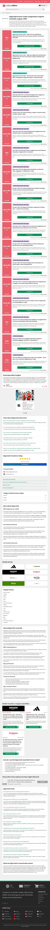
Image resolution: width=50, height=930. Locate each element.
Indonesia (6, 914)
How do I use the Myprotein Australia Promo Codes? (15, 482)
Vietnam (18, 918)
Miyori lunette (44, 48)
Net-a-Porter (6, 613)
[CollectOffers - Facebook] (3, 903)
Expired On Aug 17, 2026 (14, 784)
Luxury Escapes (6, 592)
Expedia (5, 604)
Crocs (4, 597)
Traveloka (5, 622)
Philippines (30, 914)
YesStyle (5, 594)
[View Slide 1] (23, 413)
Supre (4, 601)
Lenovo (4, 619)
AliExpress (5, 615)
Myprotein (8, 13)
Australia (43, 5)
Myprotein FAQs (6, 485)
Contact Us (40, 901)
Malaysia (18, 914)
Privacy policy (41, 897)
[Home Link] (9, 5)
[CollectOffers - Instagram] (5, 903)
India (40, 911)
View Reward (30, 348)
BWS (4, 617)
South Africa (7, 916)
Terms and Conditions (43, 894)
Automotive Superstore (8, 620)
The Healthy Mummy (7, 606)
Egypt (17, 911)
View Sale (42, 781)
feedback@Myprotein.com (11, 471)
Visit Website (25, 464)
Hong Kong (30, 911)
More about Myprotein (8, 487)
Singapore (41, 914)
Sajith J (8, 385)
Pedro (4, 599)
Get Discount (30, 103)
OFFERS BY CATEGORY (28, 1)
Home (3, 13)
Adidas (4, 596)
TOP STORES (20, 1)
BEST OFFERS (44, 1)
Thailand (30, 916)
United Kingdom (8, 918)
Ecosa (4, 610)
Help (39, 903)
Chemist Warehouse (7, 603)
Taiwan (17, 916)
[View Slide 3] (26, 413)
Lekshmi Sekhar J (43, 370)
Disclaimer (40, 896)
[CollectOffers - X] (7, 903)
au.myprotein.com (10, 474)
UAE (40, 916)
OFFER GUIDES (37, 1)
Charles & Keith (6, 612)
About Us (40, 899)
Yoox (4, 608)
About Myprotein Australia (9, 479)
